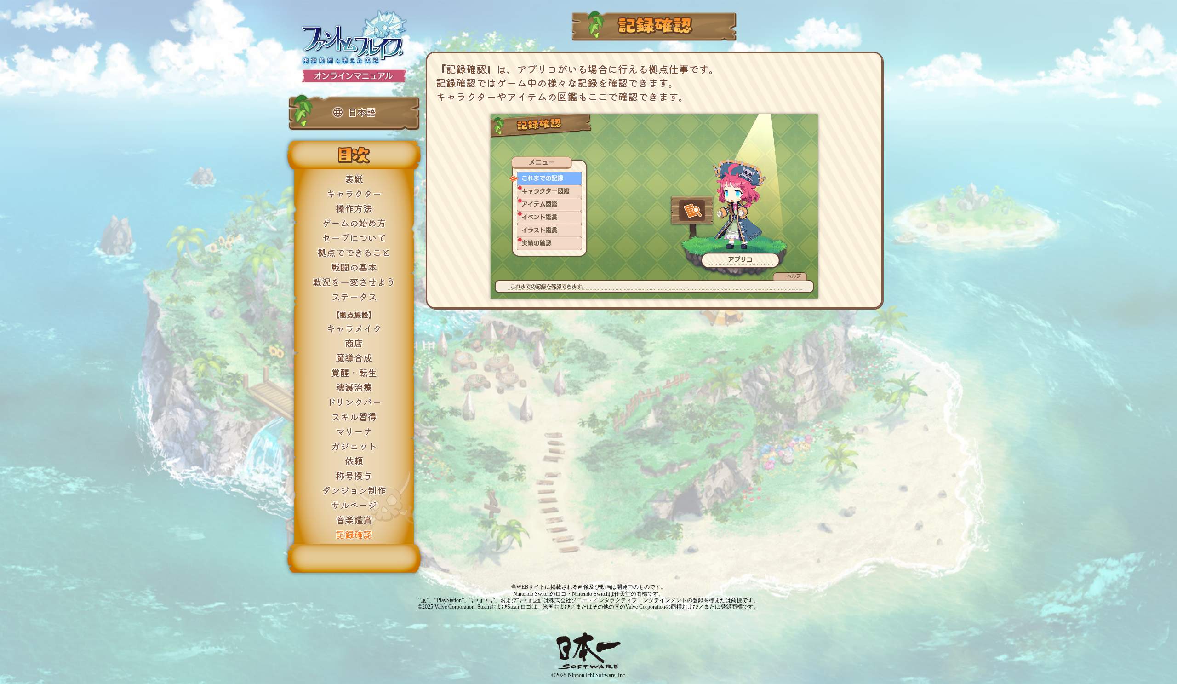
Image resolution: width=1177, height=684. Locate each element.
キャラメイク (354, 328)
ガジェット (354, 446)
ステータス (354, 296)
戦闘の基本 (354, 267)
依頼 (354, 460)
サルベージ (354, 505)
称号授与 (354, 475)
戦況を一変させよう (354, 281)
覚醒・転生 (354, 372)
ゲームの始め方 (354, 223)
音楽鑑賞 (354, 519)
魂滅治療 (354, 387)
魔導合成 (354, 357)
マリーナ (354, 431)
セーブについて (354, 237)
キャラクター (354, 193)
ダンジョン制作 (354, 490)
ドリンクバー (354, 401)
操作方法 (354, 208)
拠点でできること (354, 252)
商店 (354, 343)
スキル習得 (354, 416)
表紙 (354, 178)
